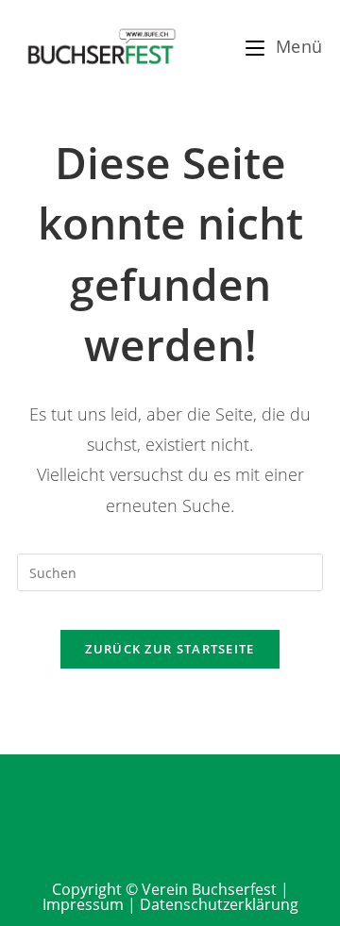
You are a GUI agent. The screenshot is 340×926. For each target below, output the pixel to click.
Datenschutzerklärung (219, 904)
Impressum (83, 904)
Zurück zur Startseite (169, 648)
